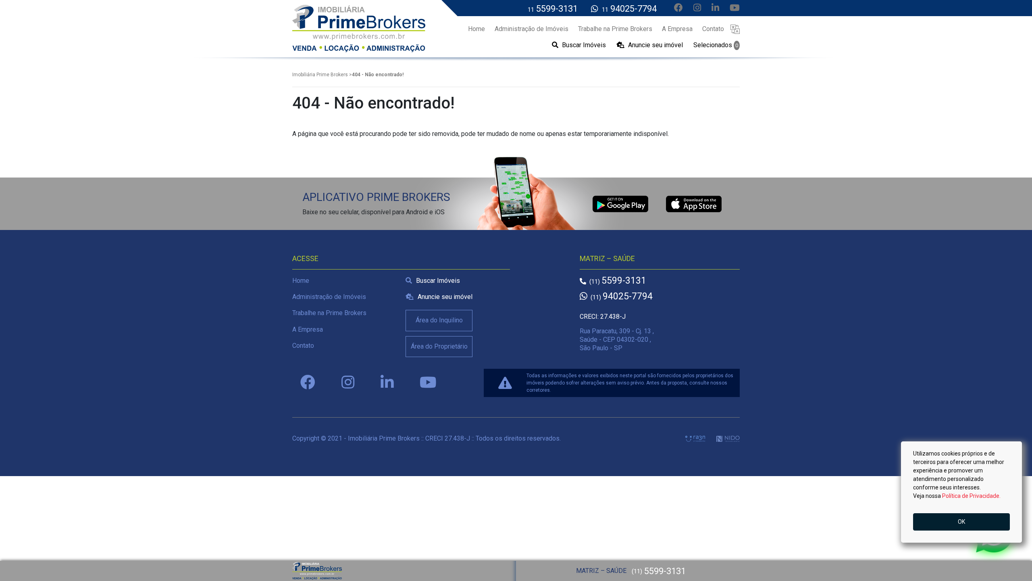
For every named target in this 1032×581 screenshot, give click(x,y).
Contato (303, 345)
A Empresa (307, 329)
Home (300, 280)
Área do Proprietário (439, 346)
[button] (735, 29)
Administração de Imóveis (329, 297)
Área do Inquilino (439, 320)
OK (961, 521)
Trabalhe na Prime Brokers (329, 313)
